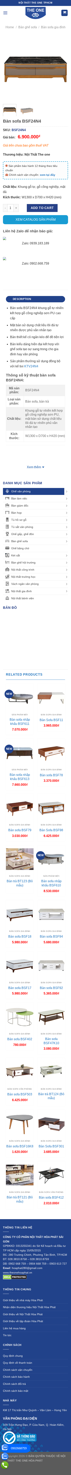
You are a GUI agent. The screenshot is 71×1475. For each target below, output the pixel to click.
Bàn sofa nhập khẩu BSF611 (20, 721)
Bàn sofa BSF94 (51, 936)
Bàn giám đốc (19, 505)
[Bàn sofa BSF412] (51, 1175)
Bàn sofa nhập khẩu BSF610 (51, 883)
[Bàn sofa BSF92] (51, 965)
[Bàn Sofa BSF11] (51, 697)
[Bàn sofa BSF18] (20, 914)
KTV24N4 (31, 366)
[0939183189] (4, 1456)
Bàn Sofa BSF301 (51, 1146)
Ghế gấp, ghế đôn (22, 534)
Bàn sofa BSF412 (51, 1197)
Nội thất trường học (23, 576)
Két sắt (15, 555)
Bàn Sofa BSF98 (51, 830)
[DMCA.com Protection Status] (15, 1276)
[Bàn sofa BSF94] (51, 914)
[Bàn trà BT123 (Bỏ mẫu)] (20, 859)
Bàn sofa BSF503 (19, 1094)
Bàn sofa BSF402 (19, 1039)
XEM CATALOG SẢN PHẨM (36, 219)
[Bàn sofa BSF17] (20, 965)
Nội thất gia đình (21, 591)
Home (10, 27)
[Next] (61, 68)
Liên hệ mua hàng (14, 1328)
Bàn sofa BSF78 (51, 775)
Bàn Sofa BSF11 (51, 720)
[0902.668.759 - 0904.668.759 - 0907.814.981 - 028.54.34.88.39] (4, 1465)
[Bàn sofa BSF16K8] (20, 1124)
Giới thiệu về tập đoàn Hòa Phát (23, 1321)
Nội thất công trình (22, 569)
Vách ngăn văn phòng (25, 583)
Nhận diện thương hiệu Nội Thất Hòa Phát (29, 1307)
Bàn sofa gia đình (53, 27)
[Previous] (9, 68)
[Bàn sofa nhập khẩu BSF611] (20, 697)
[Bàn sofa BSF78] (51, 752)
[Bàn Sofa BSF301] (51, 1124)
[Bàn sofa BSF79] (20, 808)
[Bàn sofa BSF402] (20, 1017)
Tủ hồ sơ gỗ (18, 519)
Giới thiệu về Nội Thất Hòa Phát (23, 1314)
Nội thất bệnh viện (22, 598)
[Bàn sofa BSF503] (20, 1072)
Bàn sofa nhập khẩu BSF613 (20, 777)
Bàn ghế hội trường (23, 562)
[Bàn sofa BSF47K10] (51, 1017)
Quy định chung (13, 1355)
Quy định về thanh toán (17, 1362)
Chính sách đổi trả (14, 1383)
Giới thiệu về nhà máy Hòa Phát (23, 1300)
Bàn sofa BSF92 (51, 988)
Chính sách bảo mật (15, 1390)
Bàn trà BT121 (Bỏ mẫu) (20, 1199)
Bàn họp (16, 512)
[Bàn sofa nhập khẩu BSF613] (20, 752)
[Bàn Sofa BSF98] (51, 808)
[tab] (35, 299)
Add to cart (42, 208)
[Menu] (5, 13)
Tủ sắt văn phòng (22, 527)
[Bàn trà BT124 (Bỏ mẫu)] (51, 1072)
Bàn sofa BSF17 (19, 988)
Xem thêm (34, 467)
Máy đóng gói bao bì (35, 1465)
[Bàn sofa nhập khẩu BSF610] (51, 859)
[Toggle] (66, 491)
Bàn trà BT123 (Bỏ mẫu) (20, 883)
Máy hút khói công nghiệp (41, 1469)
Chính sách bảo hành (16, 1376)
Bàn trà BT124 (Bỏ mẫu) (51, 1096)
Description (22, 299)
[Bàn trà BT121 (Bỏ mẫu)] (20, 1175)
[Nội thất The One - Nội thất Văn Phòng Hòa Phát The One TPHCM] (35, 13)
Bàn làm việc (19, 498)
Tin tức (7, 1335)
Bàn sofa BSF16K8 (19, 1146)
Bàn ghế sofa (27, 27)
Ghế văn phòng (21, 491)
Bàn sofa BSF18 (19, 936)
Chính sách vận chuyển (17, 1369)
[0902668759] (4, 1447)
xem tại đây (47, 174)
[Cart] (64, 13)
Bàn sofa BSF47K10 (51, 1041)
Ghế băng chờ (20, 548)
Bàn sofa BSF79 (19, 830)
